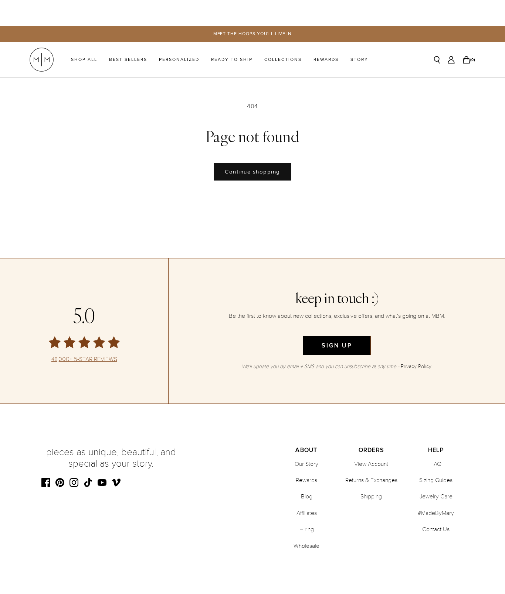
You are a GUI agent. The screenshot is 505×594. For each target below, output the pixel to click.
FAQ (435, 464)
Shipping (371, 496)
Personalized (179, 59)
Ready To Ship (232, 59)
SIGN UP (337, 345)
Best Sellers (128, 59)
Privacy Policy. (416, 366)
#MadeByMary (436, 513)
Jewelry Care (436, 496)
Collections (283, 59)
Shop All (84, 59)
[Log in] (451, 59)
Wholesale (306, 546)
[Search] (437, 59)
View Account (371, 464)
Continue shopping (252, 171)
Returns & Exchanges (371, 480)
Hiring (306, 529)
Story (359, 59)
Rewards (326, 59)
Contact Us (436, 529)
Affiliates (306, 513)
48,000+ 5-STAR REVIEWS (84, 359)
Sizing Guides (436, 480)
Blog (306, 496)
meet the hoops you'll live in (252, 34)
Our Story (306, 464)
